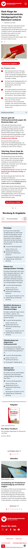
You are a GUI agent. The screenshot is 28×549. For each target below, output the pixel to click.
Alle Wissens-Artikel (13, 202)
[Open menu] (3, 546)
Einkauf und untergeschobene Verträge (13, 267)
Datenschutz (9, 539)
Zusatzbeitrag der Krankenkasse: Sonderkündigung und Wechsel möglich (13, 485)
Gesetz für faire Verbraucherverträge (12, 171)
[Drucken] (1, 41)
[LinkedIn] (15, 529)
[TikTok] (7, 529)
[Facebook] (11, 529)
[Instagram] (2, 529)
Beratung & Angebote (9, 63)
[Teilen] (4, 41)
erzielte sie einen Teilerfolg (9, 138)
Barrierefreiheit (6, 543)
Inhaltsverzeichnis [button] (7, 112)
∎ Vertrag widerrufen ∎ (20, 543)
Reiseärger (8, 228)
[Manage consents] (24, 545)
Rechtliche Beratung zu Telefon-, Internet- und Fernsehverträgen (12, 307)
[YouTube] (19, 529)
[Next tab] (25, 218)
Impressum (19, 539)
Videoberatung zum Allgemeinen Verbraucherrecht (11, 342)
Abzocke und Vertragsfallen (9, 369)
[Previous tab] (3, 218)
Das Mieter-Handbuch (9, 429)
